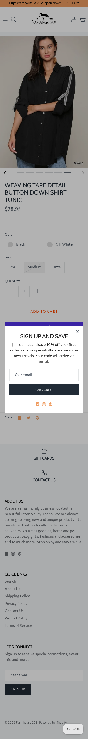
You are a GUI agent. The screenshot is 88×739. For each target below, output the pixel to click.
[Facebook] (37, 404)
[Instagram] (44, 404)
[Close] (77, 332)
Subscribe (43, 390)
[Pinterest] (50, 404)
